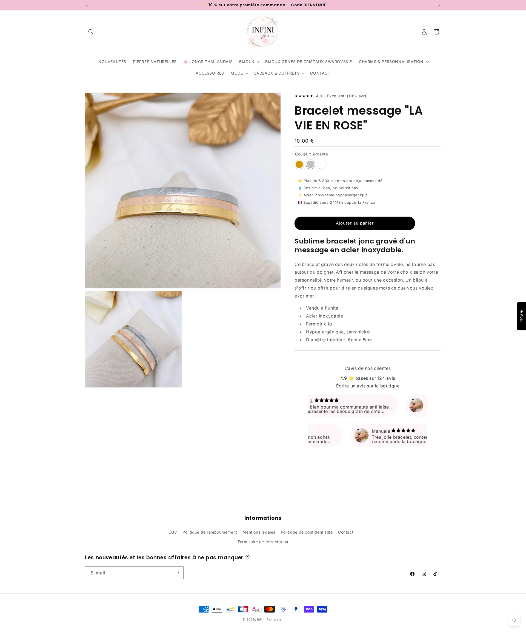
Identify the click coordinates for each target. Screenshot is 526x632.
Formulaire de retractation (263, 541)
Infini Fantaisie (269, 619)
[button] (91, 32)
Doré (299, 164)
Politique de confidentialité (307, 531)
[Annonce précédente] (87, 5)
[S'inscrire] (177, 573)
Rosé (322, 164)
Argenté (310, 164)
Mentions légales (258, 531)
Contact (345, 531)
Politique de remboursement (209, 531)
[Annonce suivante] (439, 5)
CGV (172, 531)
